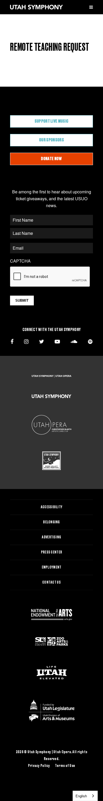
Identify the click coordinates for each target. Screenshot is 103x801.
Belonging (51, 522)
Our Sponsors (51, 140)
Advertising (51, 537)
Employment (52, 567)
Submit (22, 300)
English (81, 795)
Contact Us (51, 582)
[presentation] (50, 277)
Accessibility (52, 507)
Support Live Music (52, 121)
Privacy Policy (39, 766)
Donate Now (51, 159)
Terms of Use (65, 766)
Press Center (51, 552)
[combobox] (85, 796)
